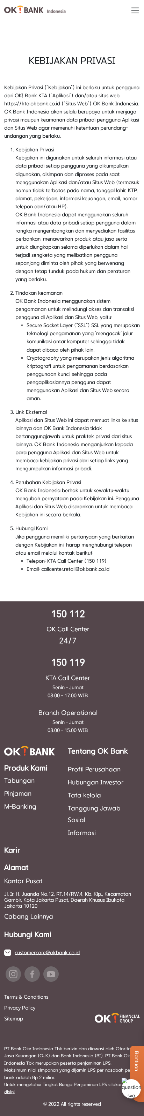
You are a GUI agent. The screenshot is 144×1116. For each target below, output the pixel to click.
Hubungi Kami (27, 935)
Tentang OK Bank (98, 751)
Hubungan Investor (96, 782)
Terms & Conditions (26, 997)
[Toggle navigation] (135, 10)
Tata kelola (84, 795)
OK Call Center (67, 629)
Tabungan (19, 780)
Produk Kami (26, 768)
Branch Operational (68, 713)
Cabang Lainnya (28, 916)
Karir (12, 850)
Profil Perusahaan (94, 769)
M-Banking (20, 806)
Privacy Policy (19, 1008)
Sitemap (13, 1019)
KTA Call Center (67, 678)
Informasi (82, 833)
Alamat (16, 867)
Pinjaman (17, 793)
